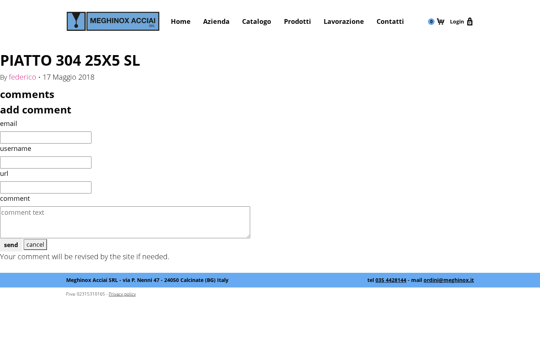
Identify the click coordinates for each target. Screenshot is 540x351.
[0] (440, 21)
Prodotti (297, 21)
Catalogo (256, 21)
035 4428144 (390, 279)
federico (22, 77)
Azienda (216, 21)
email (8, 123)
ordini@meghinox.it (449, 279)
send (11, 245)
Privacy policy (122, 294)
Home (181, 21)
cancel (35, 244)
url (4, 173)
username (15, 148)
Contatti (390, 21)
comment (15, 198)
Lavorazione (344, 21)
